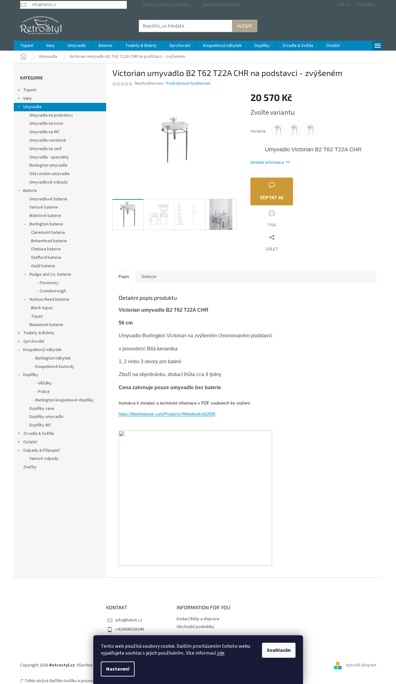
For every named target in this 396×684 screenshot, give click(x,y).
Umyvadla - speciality (49, 157)
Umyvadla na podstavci (51, 115)
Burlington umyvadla (48, 165)
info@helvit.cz (129, 620)
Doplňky (30, 375)
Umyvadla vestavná (47, 140)
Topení (29, 90)
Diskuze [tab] (149, 277)
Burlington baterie (46, 224)
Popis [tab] (124, 277)
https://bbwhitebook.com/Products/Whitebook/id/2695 (167, 414)
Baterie (30, 191)
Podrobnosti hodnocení (188, 84)
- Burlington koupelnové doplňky (61, 400)
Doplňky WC (40, 425)
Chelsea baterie (46, 249)
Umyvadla (32, 107)
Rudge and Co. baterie (50, 274)
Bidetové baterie (45, 216)
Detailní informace (267, 162)
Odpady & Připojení (41, 450)
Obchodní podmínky (221, 5)
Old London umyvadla (49, 174)
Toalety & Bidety (38, 333)
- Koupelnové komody (51, 367)
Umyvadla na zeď (45, 149)
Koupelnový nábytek (42, 350)
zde (220, 653)
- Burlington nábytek (50, 358)
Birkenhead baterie (49, 241)
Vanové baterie (43, 207)
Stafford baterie (46, 257)
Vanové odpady (44, 458)
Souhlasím (279, 650)
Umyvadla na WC (44, 132)
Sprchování (33, 341)
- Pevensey (45, 283)
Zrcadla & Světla (38, 433)
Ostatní (30, 442)
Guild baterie (43, 266)
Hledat (244, 25)
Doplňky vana (41, 408)
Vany (27, 98)
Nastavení (117, 669)
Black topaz (42, 308)
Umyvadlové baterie (48, 199)
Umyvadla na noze (46, 123)
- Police (39, 392)
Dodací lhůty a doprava (166, 5)
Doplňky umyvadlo (46, 417)
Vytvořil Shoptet (361, 665)
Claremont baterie (48, 232)
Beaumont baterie (46, 325)
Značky (30, 467)
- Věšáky (40, 383)
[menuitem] (26, 46)
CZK (341, 5)
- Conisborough (48, 291)
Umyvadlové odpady (48, 182)
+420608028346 (130, 629)
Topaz (37, 316)
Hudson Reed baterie (49, 299)
